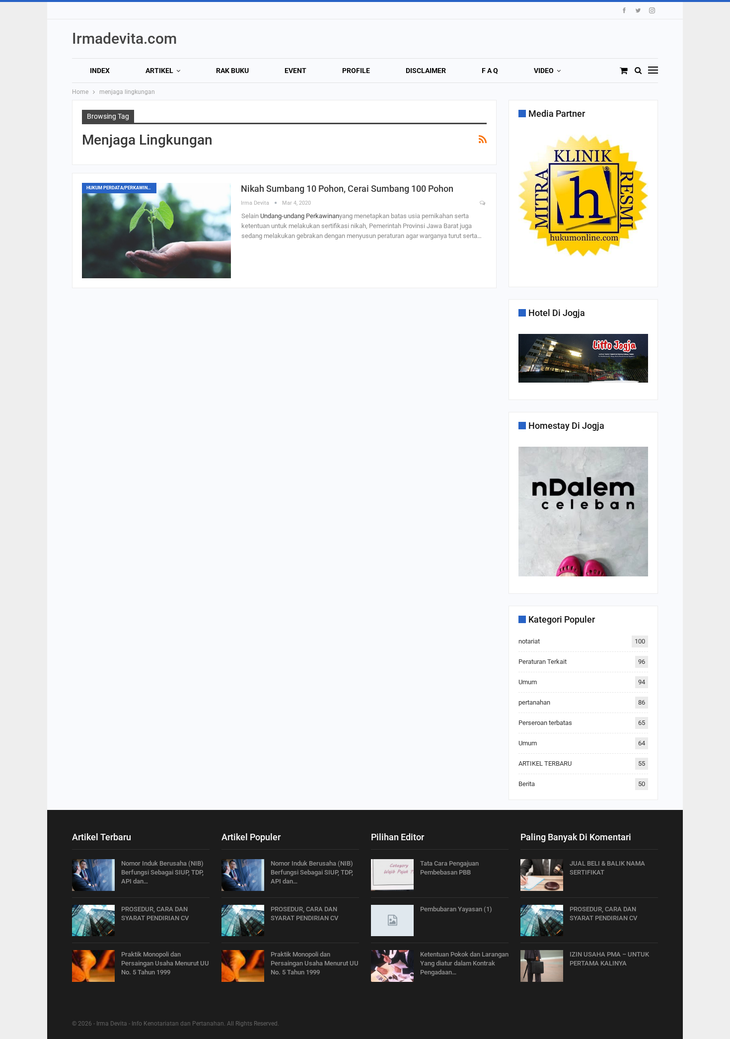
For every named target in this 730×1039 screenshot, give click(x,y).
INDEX (100, 71)
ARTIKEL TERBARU (545, 763)
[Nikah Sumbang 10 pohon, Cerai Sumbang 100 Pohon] (156, 230)
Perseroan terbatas (545, 722)
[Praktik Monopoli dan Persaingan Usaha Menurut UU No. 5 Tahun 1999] (93, 966)
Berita (526, 784)
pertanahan (534, 702)
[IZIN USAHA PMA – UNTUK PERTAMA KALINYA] (541, 966)
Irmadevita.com (124, 38)
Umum (527, 682)
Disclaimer (426, 71)
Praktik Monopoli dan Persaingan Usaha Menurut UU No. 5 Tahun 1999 (165, 963)
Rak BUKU (232, 71)
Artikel (159, 71)
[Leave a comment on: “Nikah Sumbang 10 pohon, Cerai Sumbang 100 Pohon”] (483, 203)
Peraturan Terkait (542, 661)
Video (544, 71)
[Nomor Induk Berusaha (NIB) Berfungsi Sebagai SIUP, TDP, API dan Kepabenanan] (93, 875)
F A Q (490, 71)
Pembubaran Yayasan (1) (456, 909)
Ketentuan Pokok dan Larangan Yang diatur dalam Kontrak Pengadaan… (464, 963)
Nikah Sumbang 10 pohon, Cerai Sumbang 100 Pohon (347, 188)
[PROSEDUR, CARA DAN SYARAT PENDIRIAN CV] (93, 921)
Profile (356, 71)
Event (295, 71)
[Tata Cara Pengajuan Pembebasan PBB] (392, 875)
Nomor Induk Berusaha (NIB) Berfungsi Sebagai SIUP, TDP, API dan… (162, 872)
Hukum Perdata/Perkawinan (119, 187)
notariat (529, 641)
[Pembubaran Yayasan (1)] (392, 921)
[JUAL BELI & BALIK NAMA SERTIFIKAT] (541, 875)
